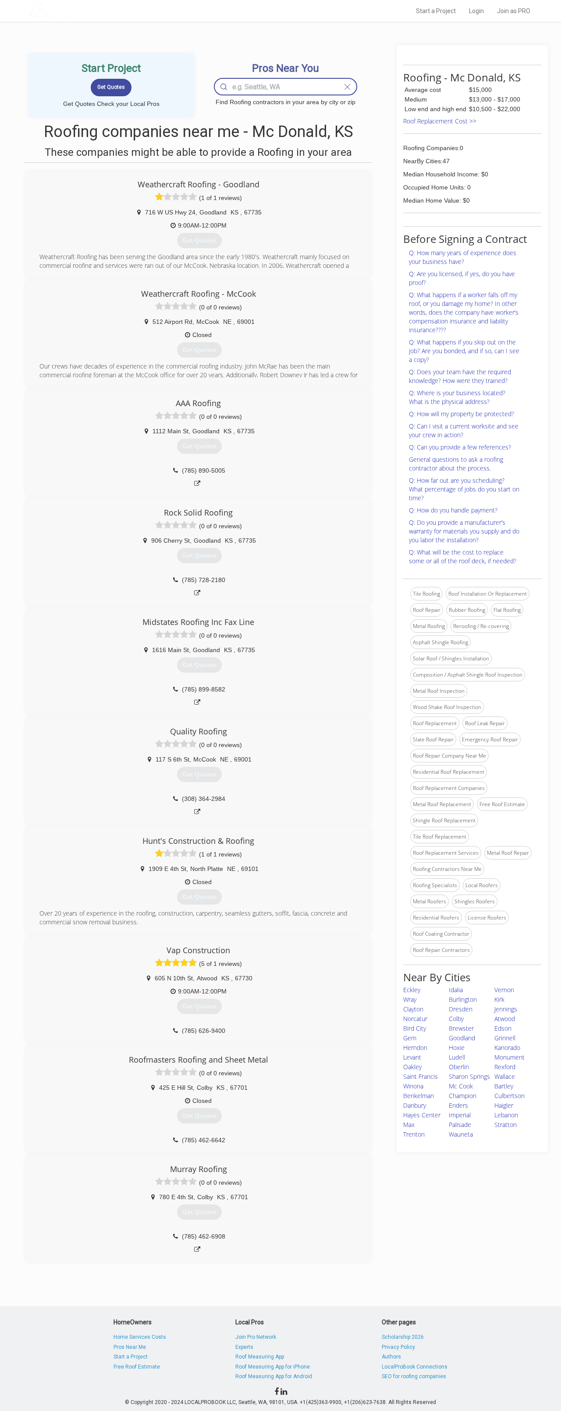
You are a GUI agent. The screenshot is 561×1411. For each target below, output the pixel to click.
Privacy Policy (398, 1347)
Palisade (460, 1124)
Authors (391, 1357)
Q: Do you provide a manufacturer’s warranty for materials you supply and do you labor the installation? (464, 531)
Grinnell (504, 1038)
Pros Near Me (130, 1347)
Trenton (414, 1134)
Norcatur (415, 1018)
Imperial (460, 1115)
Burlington (463, 999)
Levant (412, 1057)
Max (409, 1124)
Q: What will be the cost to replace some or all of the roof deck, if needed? (462, 556)
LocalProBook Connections (414, 1367)
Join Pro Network (255, 1337)
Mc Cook (461, 1086)
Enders (458, 1105)
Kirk (499, 999)
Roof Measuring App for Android (273, 1376)
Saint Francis (420, 1076)
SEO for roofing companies (414, 1376)
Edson (502, 1028)
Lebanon (506, 1115)
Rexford (504, 1067)
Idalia (456, 990)
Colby (456, 1018)
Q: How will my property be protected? (461, 414)
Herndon (415, 1047)
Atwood (504, 1018)
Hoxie (457, 1047)
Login (476, 10)
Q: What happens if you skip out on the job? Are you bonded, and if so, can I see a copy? (464, 351)
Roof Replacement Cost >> (439, 121)
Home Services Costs (140, 1337)
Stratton (505, 1124)
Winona (413, 1086)
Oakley (412, 1067)
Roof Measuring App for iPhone (272, 1367)
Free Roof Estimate (137, 1367)
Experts (244, 1347)
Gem (409, 1038)
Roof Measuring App (259, 1357)
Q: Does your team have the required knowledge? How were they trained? (460, 376)
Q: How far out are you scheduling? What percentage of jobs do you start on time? (464, 489)
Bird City (414, 1028)
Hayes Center (421, 1115)
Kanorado (507, 1047)
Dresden (460, 1009)
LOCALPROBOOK (79, 10)
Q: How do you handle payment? (453, 510)
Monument (509, 1057)
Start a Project (436, 10)
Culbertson (509, 1096)
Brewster (461, 1028)
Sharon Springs (469, 1076)
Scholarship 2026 (403, 1337)
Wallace (504, 1076)
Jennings (505, 1009)
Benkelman (418, 1096)
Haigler (503, 1105)
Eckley (411, 990)
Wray (409, 999)
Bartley (503, 1086)
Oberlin (459, 1067)
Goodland (462, 1038)
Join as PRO (513, 10)
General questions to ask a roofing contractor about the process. (456, 463)
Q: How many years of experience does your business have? (462, 257)
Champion (462, 1096)
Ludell (457, 1057)
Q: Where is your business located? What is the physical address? (457, 397)
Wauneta (461, 1134)
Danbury (414, 1105)
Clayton (413, 1009)
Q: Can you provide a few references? (460, 447)
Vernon (504, 990)
